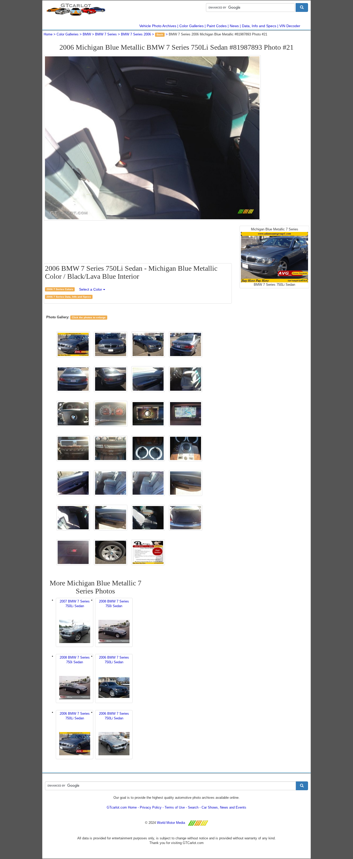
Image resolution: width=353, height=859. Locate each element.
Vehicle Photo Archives (157, 26)
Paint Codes (217, 26)
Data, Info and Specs (259, 26)
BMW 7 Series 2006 (136, 34)
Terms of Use (175, 807)
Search (193, 807)
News (234, 26)
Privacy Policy (151, 807)
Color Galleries (191, 26)
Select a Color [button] (91, 289)
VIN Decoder (289, 26)
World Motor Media (171, 823)
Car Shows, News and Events (224, 807)
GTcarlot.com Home (122, 807)
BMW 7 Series (106, 34)
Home (48, 34)
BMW (87, 34)
